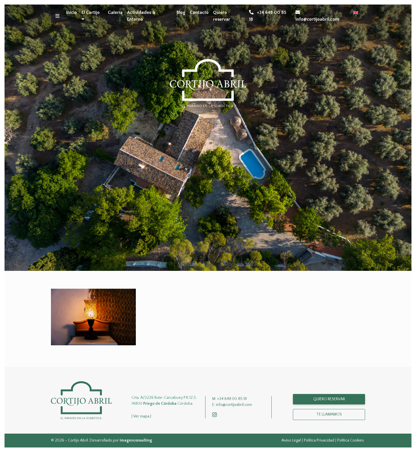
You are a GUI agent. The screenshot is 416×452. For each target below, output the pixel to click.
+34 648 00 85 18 (267, 16)
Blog (181, 12)
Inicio (71, 12)
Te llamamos (329, 414)
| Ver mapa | (141, 416)
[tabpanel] (208, 138)
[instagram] (215, 415)
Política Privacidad (319, 440)
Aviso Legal (291, 440)
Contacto (199, 12)
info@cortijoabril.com (317, 19)
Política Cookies (350, 440)
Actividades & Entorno (141, 16)
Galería (115, 12)
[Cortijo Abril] (81, 400)
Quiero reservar (221, 16)
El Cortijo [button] (91, 12)
